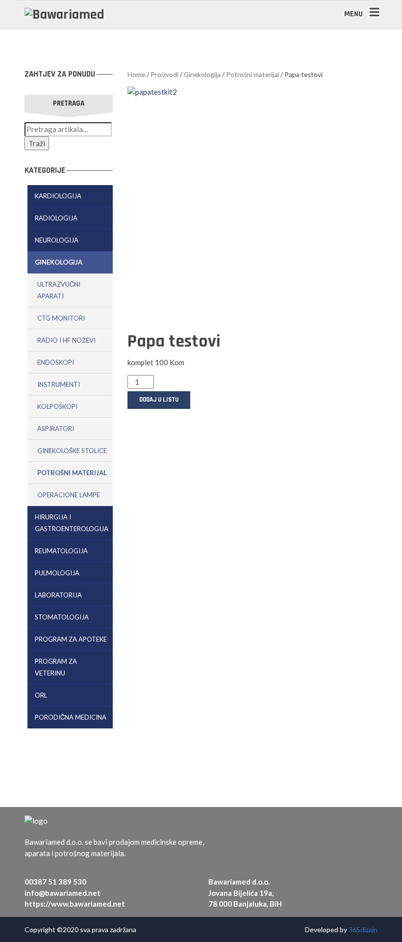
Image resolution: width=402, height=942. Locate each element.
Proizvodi (164, 74)
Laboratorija (58, 595)
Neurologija (56, 240)
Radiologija (56, 218)
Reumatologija (61, 551)
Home (136, 74)
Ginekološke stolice (72, 451)
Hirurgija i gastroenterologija (71, 523)
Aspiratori (55, 428)
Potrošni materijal (72, 473)
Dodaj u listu (158, 400)
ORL (41, 695)
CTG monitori (61, 318)
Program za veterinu (56, 667)
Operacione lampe (68, 495)
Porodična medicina (70, 717)
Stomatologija (62, 617)
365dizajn (363, 929)
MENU (353, 14)
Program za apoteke (71, 639)
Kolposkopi (57, 406)
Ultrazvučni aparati (58, 290)
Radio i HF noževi (66, 340)
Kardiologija (58, 196)
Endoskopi (55, 362)
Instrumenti (58, 384)
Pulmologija (57, 573)
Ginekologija (58, 262)
